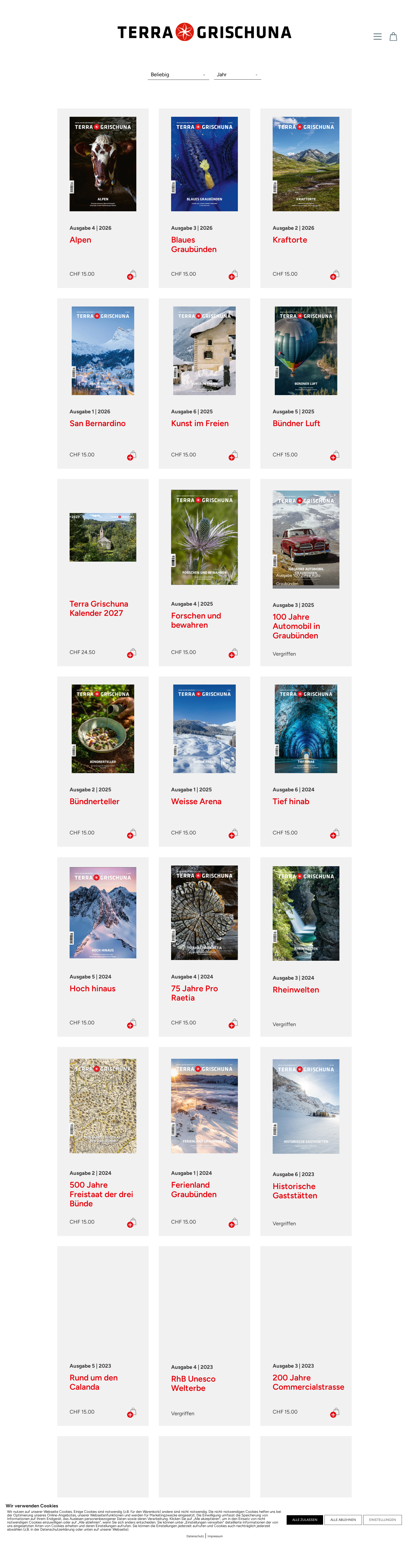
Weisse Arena (196, 801)
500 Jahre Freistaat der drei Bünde (101, 1194)
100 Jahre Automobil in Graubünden (296, 626)
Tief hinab (291, 801)
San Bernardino (98, 423)
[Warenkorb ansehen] (393, 36)
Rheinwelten (296, 990)
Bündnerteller (95, 801)
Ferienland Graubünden (194, 1189)
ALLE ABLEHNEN (343, 1520)
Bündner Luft (296, 423)
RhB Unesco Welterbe (193, 1383)
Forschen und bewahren (196, 620)
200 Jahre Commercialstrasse (308, 1382)
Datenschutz (195, 1536)
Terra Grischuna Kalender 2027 (99, 608)
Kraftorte (290, 240)
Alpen (80, 240)
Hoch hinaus (93, 988)
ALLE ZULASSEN (304, 1520)
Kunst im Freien (200, 423)
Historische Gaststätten (295, 1190)
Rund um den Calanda (94, 1382)
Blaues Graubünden (194, 244)
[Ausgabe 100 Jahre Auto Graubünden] (306, 537)
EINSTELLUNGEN (382, 1520)
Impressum (215, 1536)
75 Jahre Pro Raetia (194, 993)
